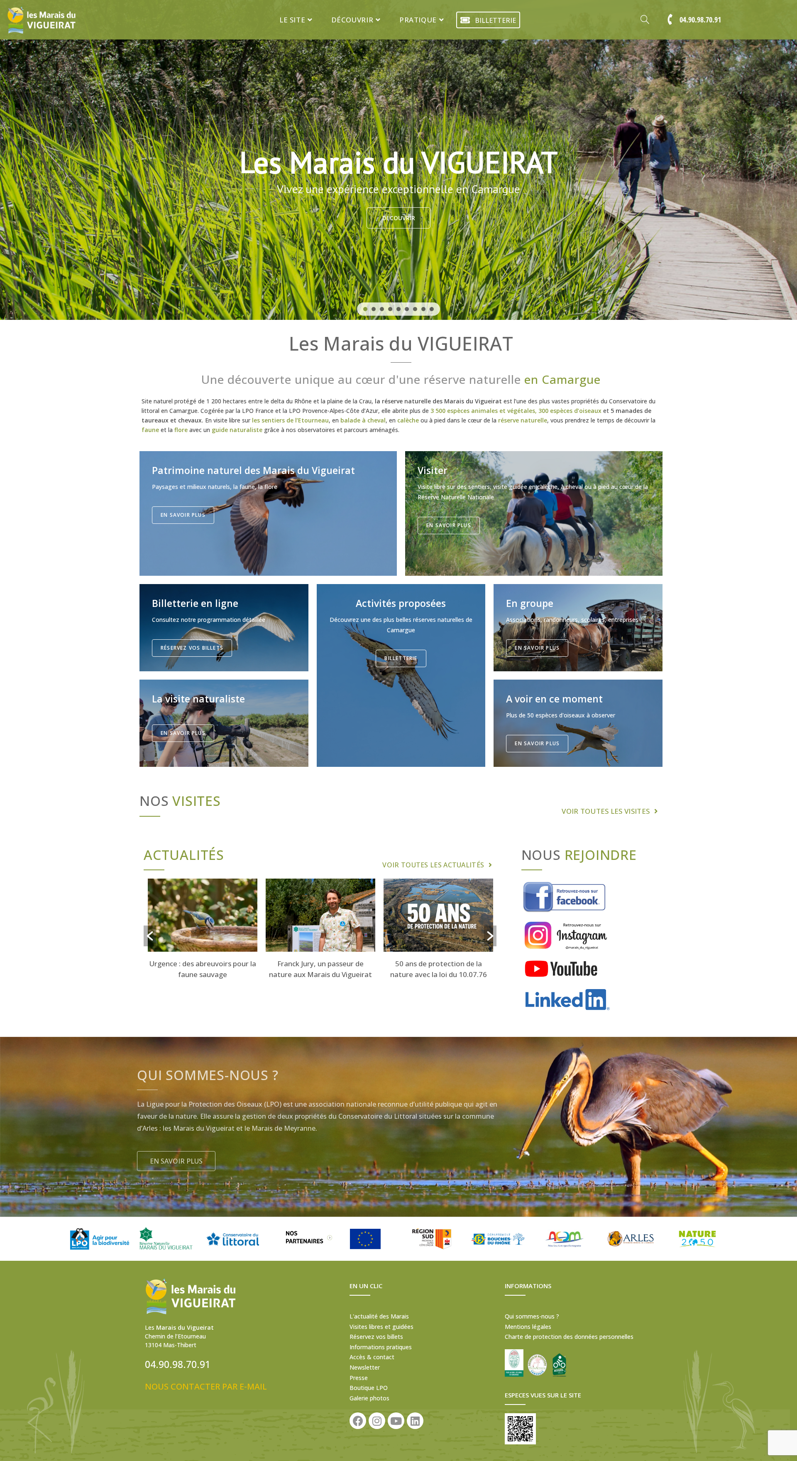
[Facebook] (358, 1420)
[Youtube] (396, 1420)
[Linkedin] (415, 1420)
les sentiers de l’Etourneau (290, 420)
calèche (408, 420)
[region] (398, 160)
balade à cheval (363, 420)
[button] (365, 309)
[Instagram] (377, 1420)
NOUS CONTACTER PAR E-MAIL (206, 1386)
